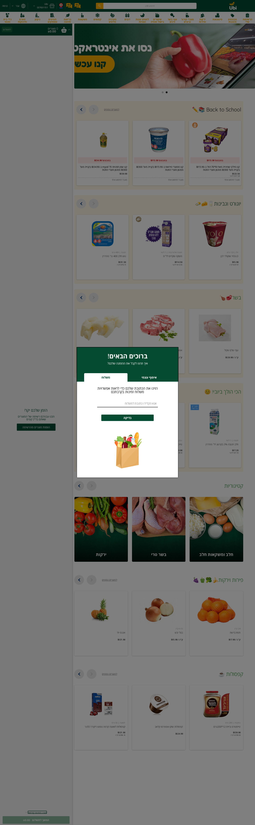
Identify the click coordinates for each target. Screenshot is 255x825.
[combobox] (127, 403)
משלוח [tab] (105, 377)
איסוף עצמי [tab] (143, 378)
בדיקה (127, 418)
